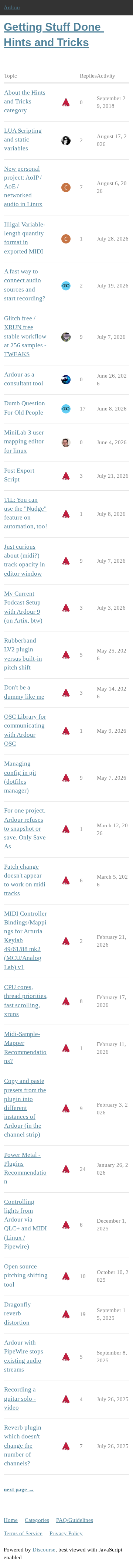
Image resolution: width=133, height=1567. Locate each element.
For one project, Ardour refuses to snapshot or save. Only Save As (25, 828)
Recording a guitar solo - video (20, 1398)
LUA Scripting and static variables (23, 139)
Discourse (44, 1550)
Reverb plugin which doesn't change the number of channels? (22, 1445)
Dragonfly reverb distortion (17, 1313)
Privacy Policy (66, 1533)
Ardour (12, 7)
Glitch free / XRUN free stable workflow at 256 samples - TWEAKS (25, 336)
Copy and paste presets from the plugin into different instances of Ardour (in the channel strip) (25, 1107)
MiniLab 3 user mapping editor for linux (24, 441)
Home (11, 1520)
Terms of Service (23, 1533)
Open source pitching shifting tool (26, 1275)
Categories (37, 1520)
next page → (19, 1489)
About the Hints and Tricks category (24, 101)
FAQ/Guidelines (74, 1520)
